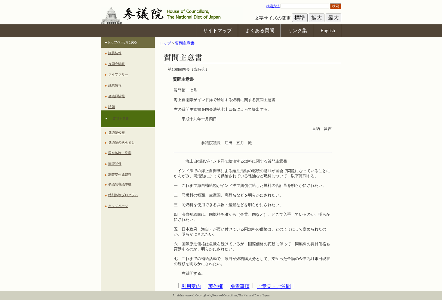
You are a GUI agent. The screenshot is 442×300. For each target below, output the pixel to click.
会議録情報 (116, 96)
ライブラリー (118, 74)
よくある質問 (259, 30)
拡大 (316, 18)
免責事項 (240, 286)
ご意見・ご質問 (274, 286)
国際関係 (114, 163)
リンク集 (297, 30)
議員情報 (114, 53)
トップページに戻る (122, 42)
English (328, 30)
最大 (333, 18)
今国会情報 (116, 64)
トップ (165, 43)
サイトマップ (217, 30)
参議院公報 (116, 132)
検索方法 (273, 6)
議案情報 (114, 85)
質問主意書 (120, 118)
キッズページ (118, 206)
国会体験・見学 (119, 153)
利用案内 (191, 286)
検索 (335, 6)
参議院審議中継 (119, 184)
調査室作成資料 (119, 174)
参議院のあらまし (121, 142)
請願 (111, 107)
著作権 (215, 286)
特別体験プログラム (123, 195)
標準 (299, 18)
